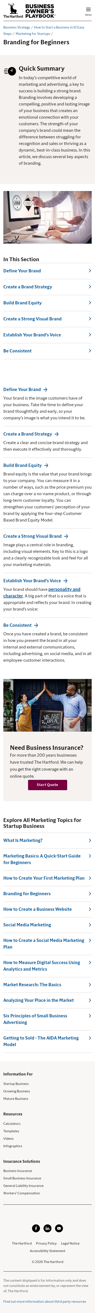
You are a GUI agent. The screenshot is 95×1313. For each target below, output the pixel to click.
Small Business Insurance (22, 1178)
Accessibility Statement (47, 1251)
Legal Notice (70, 1243)
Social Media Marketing (27, 925)
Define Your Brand (22, 271)
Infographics (12, 1146)
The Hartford (22, 1243)
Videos (8, 1138)
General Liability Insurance (23, 1186)
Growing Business (16, 1091)
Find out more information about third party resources (44, 1301)
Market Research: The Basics (32, 985)
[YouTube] (59, 1231)
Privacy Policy (46, 1243)
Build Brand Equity (22, 303)
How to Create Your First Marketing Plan (44, 878)
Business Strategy (16, 27)
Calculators (12, 1123)
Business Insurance (17, 1171)
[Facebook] (36, 1231)
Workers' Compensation (21, 1193)
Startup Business (16, 1084)
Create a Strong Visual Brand (32, 319)
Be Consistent (17, 351)
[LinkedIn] (47, 1231)
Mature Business (15, 1098)
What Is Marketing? (22, 840)
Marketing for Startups (33, 34)
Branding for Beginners (27, 894)
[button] (47, 785)
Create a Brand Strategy (27, 287)
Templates (11, 1131)
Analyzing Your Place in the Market (38, 1000)
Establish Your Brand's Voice (32, 335)
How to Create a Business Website (37, 909)
